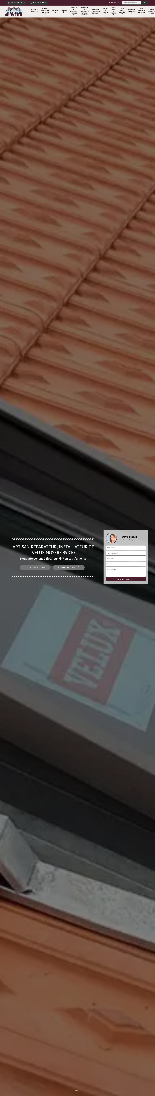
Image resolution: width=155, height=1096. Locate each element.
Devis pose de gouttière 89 (122, 11)
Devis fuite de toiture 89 (113, 11)
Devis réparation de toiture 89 (141, 11)
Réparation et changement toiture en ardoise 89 (85, 11)
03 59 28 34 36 (18, 3)
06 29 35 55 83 (40, 3)
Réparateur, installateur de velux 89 (96, 11)
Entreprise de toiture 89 (131, 11)
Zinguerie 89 (64, 11)
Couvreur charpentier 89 (34, 11)
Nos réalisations (35, 567)
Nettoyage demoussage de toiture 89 (45, 11)
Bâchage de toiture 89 (105, 11)
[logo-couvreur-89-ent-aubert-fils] (14, 11)
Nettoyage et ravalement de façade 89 (74, 11)
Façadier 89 (55, 11)
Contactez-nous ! (68, 567)
